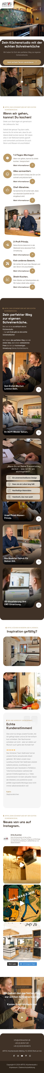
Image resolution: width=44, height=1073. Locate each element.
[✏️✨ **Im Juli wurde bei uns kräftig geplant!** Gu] (22, 941)
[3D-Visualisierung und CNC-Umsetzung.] (38, 605)
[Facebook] (14, 1056)
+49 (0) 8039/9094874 (22, 1046)
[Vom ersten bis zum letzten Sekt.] (38, 389)
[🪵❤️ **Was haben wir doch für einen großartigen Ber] (22, 865)
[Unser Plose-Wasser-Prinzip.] (38, 518)
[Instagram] (18, 1056)
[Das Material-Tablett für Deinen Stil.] (38, 562)
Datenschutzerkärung (27, 1067)
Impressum (13, 1067)
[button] (40, 467)
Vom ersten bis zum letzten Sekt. (14, 387)
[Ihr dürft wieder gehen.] (38, 432)
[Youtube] (22, 1056)
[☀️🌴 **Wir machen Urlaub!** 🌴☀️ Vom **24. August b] (22, 903)
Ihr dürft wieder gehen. (16, 431)
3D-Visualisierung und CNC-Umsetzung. (15, 603)
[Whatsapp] (30, 1056)
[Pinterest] (26, 1056)
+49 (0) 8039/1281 (22, 1043)
